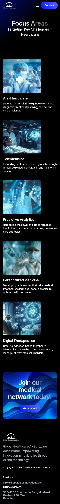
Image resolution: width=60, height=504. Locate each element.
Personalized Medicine (21, 280)
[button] (37, 5)
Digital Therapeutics (19, 341)
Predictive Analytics (19, 220)
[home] (9, 5)
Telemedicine (13, 159)
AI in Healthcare (15, 98)
